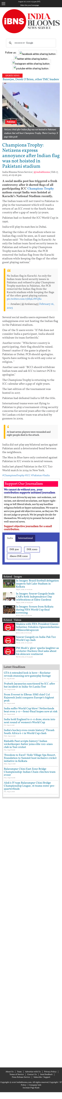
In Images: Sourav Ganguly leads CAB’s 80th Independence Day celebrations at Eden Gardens (35, 597)
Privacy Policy (50, 1071)
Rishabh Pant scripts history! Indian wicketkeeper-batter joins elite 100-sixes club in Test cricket (28, 744)
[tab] (10, 538)
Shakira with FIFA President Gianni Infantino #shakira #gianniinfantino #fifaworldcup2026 (37, 627)
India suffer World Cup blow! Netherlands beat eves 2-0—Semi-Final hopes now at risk (30, 710)
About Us (10, 1071)
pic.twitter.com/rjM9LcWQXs (24, 299)
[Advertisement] (31, 932)
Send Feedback (46, 1074)
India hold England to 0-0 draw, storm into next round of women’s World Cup (29, 721)
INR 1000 (32, 549)
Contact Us (32, 1074)
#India (46, 475)
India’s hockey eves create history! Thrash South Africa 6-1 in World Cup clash (29, 731)
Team (19, 1071)
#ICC (27, 475)
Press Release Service (21, 1077)
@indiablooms (42, 172)
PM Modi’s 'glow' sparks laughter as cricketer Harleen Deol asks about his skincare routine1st (37, 651)
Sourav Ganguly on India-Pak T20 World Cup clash (36, 638)
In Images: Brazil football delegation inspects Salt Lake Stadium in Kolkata (37, 584)
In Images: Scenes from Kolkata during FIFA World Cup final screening (34, 610)
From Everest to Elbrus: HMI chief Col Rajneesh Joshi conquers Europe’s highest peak (29, 698)
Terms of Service (16, 1074)
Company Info (35, 1085)
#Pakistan (36, 475)
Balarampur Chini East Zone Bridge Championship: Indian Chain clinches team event (30, 772)
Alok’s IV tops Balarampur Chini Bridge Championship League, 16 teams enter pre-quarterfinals (29, 786)
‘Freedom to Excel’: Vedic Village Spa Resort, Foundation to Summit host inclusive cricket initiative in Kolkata (30, 758)
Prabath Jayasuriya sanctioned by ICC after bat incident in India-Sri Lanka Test (29, 685)
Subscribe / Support (42, 1077)
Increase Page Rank (31, 1087)
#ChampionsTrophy (13, 475)
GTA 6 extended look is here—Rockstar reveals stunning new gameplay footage (27, 674)
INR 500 (14, 549)
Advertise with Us (33, 1071)
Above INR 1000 (18, 556)
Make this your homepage (29, 5)
